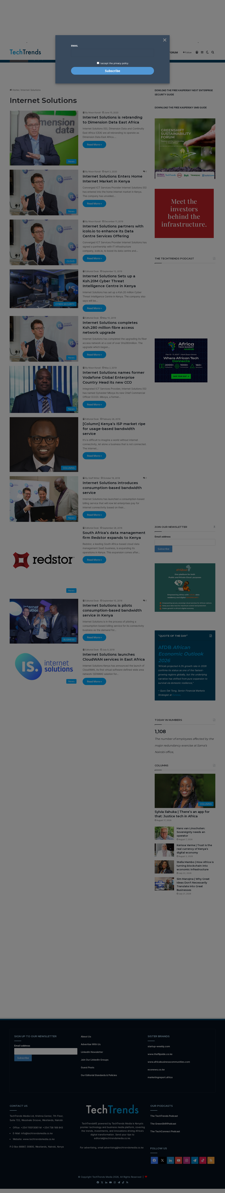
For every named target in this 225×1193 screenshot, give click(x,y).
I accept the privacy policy (113, 63)
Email (74, 45)
